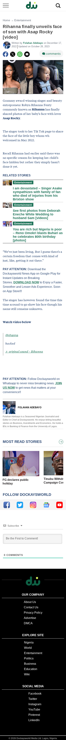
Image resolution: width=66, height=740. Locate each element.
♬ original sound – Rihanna (24, 351)
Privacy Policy (33, 612)
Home (6, 20)
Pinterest (34, 714)
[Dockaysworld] (33, 5)
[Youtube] (59, 505)
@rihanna (11, 335)
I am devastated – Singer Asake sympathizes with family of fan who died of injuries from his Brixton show (37, 193)
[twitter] (20, 505)
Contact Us (31, 607)
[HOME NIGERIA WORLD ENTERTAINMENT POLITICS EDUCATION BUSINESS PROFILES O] (33, 5)
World (28, 647)
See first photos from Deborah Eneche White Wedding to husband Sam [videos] (36, 214)
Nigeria (29, 642)
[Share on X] (12, 54)
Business (30, 663)
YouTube (34, 709)
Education (30, 669)
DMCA (28, 623)
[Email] (27, 54)
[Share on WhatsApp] (20, 54)
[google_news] (46, 505)
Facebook (34, 693)
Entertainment (22, 20)
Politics (29, 658)
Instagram (34, 704)
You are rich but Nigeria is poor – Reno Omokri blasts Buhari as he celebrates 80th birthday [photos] (38, 234)
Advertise (30, 617)
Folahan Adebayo (33, 43)
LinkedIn (34, 720)
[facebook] (6, 505)
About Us (30, 602)
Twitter (32, 698)
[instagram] (33, 505)
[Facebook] (5, 54)
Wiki (27, 674)
